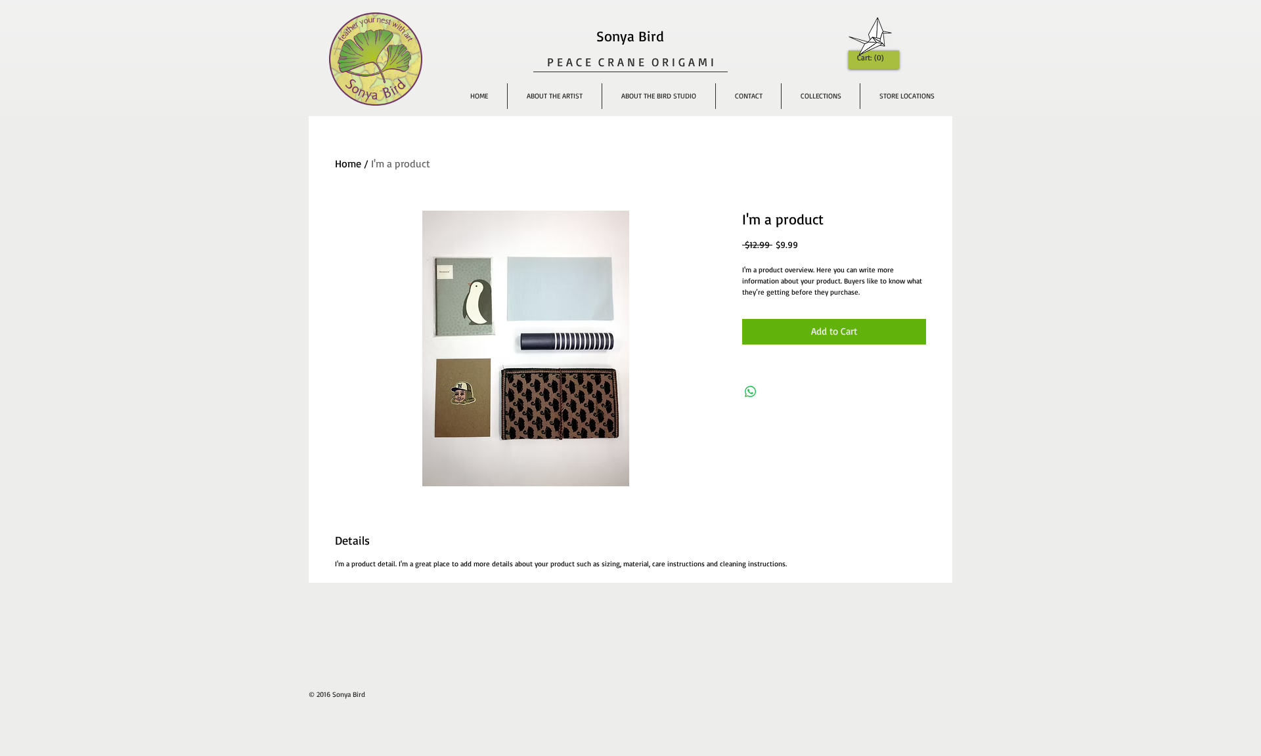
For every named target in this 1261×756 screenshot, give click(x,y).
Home (348, 163)
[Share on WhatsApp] (751, 392)
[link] (872, 57)
